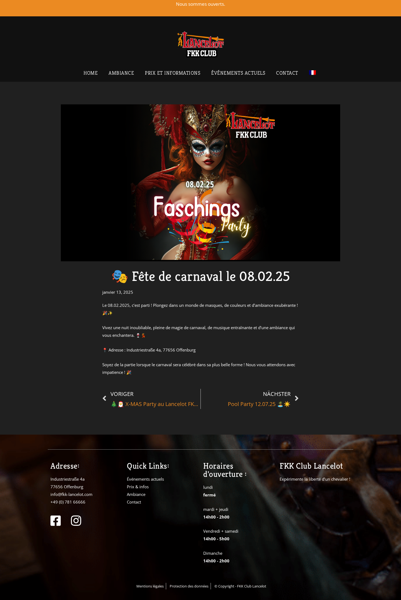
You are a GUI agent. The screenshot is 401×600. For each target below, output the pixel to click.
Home (90, 72)
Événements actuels (238, 72)
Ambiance (121, 72)
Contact (287, 72)
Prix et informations (172, 72)
